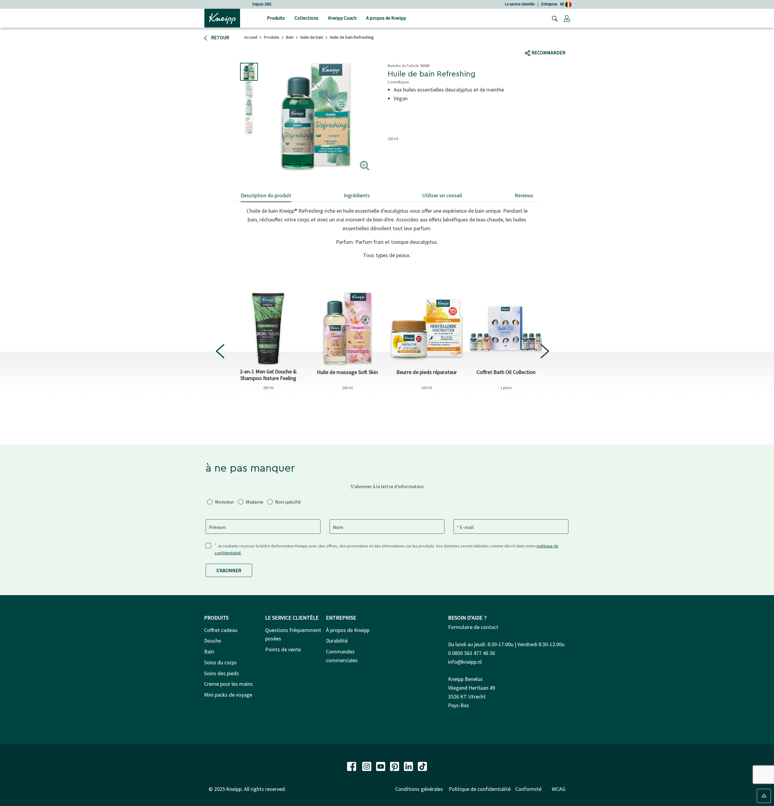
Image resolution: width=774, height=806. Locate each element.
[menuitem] (276, 18)
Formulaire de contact (473, 627)
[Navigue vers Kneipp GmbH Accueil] (222, 18)
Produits (271, 37)
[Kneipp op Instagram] (367, 765)
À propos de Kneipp (347, 630)
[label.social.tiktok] (551, 41)
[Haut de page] (764, 796)
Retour (219, 37)
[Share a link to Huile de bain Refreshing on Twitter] (541, 41)
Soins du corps (220, 662)
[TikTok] (422, 765)
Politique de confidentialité (480, 788)
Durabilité (337, 640)
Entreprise (549, 4)
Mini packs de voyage (228, 694)
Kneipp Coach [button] (342, 18)
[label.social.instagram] (562, 41)
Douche (212, 640)
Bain (290, 37)
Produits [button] (276, 18)
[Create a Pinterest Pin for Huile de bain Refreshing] (576, 41)
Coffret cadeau (220, 630)
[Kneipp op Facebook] (352, 765)
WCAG (558, 788)
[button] (567, 18)
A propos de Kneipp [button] (386, 18)
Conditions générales (419, 788)
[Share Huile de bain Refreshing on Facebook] (529, 41)
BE (562, 4)
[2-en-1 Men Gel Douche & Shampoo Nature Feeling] (268, 328)
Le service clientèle (520, 4)
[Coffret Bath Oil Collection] (506, 328)
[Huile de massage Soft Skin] (347, 328)
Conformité (528, 788)
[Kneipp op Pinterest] (395, 765)
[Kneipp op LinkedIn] (409, 765)
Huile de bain (311, 37)
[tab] (266, 196)
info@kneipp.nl (465, 661)
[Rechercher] (553, 18)
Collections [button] (306, 18)
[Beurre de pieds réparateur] (426, 328)
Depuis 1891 (262, 4)
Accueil (250, 37)
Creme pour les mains (228, 683)
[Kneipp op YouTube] (381, 765)
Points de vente (283, 649)
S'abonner (228, 570)
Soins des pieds (221, 673)
